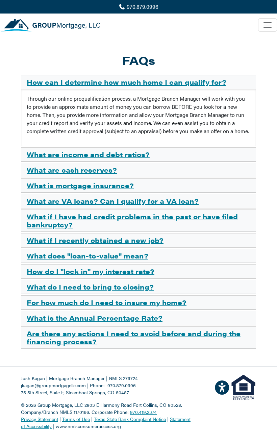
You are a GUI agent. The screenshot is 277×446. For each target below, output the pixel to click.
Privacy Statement (39, 419)
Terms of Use (76, 419)
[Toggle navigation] (267, 25)
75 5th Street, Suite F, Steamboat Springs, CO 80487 (75, 392)
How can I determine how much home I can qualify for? (126, 82)
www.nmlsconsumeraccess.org (88, 426)
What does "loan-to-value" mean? (87, 256)
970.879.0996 (141, 6)
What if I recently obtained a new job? (95, 240)
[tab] (138, 82)
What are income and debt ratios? (88, 154)
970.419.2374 (143, 411)
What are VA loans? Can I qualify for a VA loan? (113, 201)
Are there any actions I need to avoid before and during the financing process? (134, 337)
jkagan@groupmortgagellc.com (53, 385)
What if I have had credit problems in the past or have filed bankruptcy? (132, 220)
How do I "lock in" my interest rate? (90, 271)
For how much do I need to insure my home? (106, 302)
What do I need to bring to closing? (90, 287)
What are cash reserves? (72, 170)
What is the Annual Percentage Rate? (94, 318)
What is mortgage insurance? (80, 185)
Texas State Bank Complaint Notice (130, 419)
